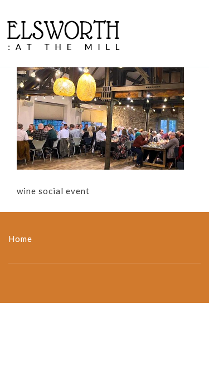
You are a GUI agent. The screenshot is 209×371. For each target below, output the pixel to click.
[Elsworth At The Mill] (63, 33)
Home (20, 239)
